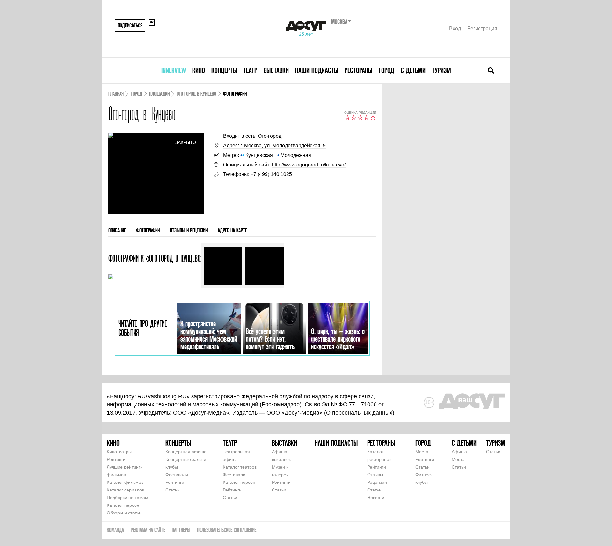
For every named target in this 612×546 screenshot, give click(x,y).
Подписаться (130, 25)
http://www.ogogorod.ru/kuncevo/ (309, 164)
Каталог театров (240, 466)
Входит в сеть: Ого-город (252, 136)
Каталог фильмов (125, 482)
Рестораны (358, 70)
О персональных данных (359, 413)
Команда (115, 530)
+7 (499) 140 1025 (271, 174)
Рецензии (377, 482)
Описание (117, 230)
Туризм (441, 70)
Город (386, 70)
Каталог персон (123, 505)
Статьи (172, 489)
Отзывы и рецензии (189, 230)
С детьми (413, 70)
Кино (198, 70)
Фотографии (148, 230)
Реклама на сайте (148, 530)
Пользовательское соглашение (226, 530)
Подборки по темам (127, 497)
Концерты (224, 70)
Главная (116, 94)
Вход (455, 28)
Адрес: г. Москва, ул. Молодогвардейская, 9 (274, 145)
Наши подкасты (316, 70)
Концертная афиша (186, 451)
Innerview (173, 70)
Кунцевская (256, 155)
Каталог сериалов (125, 489)
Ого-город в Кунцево (196, 94)
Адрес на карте (232, 230)
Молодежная (294, 155)
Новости (375, 497)
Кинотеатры (119, 451)
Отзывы (375, 474)
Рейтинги (116, 459)
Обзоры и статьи (124, 512)
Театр (250, 70)
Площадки (159, 94)
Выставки (276, 70)
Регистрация (482, 28)
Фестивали (176, 474)
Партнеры (181, 530)
